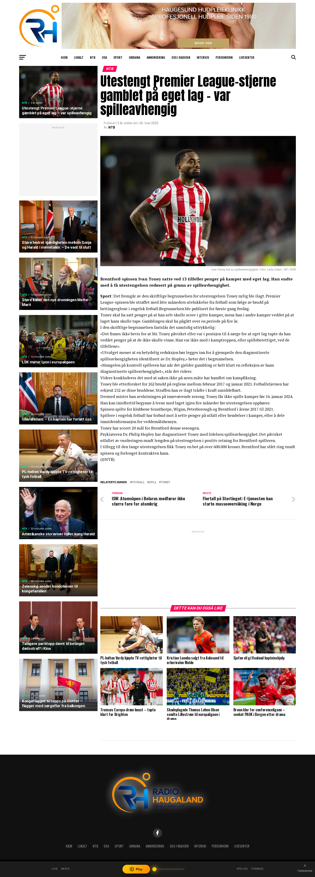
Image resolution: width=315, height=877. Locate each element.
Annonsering (156, 57)
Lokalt (78, 57)
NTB (92, 57)
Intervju (203, 57)
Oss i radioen (181, 57)
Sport (117, 57)
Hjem (64, 57)
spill (153, 482)
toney (165, 482)
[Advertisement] (58, 162)
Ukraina (134, 57)
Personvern (224, 57)
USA (104, 57)
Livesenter (246, 57)
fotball (138, 482)
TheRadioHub (304, 870)
